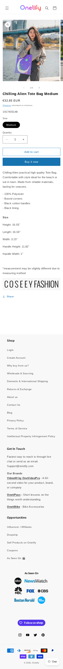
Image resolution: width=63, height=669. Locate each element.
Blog (9, 412)
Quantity (7, 132)
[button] (7, 8)
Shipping (7, 105)
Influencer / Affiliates (19, 527)
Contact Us (13, 404)
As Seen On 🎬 (16, 558)
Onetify (35, 663)
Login (10, 350)
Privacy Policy (15, 420)
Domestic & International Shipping (27, 381)
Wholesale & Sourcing (20, 373)
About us (12, 397)
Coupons (12, 550)
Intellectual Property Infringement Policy (31, 436)
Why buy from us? (18, 365)
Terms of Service (17, 428)
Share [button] (10, 296)
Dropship (12, 534)
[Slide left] (24, 88)
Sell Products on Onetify (21, 542)
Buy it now (31, 161)
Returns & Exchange (19, 389)
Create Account (16, 357)
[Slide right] (39, 88)
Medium (11, 124)
